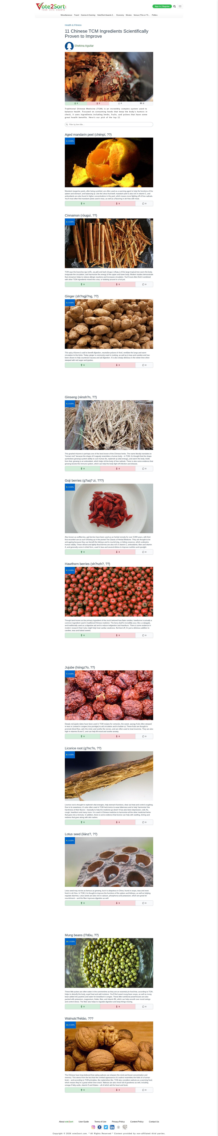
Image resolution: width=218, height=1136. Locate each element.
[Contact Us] (124, 1127)
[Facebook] (99, 1127)
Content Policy (136, 1122)
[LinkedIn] (112, 1127)
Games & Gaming (88, 15)
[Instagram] (93, 1127)
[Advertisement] (109, 383)
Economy (120, 15)
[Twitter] (105, 1127)
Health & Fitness (73, 25)
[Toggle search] (174, 6)
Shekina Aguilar (84, 45)
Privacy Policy (118, 1122)
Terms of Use (100, 1122)
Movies (129, 15)
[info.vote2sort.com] (118, 1127)
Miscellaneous (66, 15)
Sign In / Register (162, 6)
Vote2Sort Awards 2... (105, 15)
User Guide (84, 1122)
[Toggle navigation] (180, 6)
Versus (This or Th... (142, 15)
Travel (76, 15)
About (66, 1122)
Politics (154, 15)
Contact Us (154, 1122)
